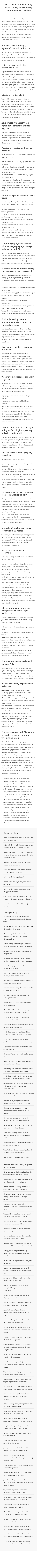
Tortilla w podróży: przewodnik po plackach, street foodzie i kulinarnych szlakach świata (17, 1388)
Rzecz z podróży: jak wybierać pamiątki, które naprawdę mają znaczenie (18, 1405)
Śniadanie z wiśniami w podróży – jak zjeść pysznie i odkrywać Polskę (17, 1356)
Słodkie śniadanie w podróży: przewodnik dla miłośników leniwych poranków (18, 1474)
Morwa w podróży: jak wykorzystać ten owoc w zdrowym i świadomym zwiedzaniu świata (18, 1244)
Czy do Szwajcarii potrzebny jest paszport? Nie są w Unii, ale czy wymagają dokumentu (17, 897)
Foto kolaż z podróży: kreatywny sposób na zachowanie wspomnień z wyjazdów (17, 1304)
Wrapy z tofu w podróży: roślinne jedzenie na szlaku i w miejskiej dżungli (18, 982)
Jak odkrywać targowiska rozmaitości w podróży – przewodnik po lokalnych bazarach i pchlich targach (18, 1482)
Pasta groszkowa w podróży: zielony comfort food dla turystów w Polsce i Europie (17, 1180)
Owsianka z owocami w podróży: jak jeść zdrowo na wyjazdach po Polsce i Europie (17, 1033)
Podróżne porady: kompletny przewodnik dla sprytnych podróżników (18, 989)
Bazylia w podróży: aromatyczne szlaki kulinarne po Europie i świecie (16, 1506)
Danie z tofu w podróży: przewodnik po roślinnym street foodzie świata (16, 974)
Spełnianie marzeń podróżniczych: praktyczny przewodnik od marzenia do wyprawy (16, 1312)
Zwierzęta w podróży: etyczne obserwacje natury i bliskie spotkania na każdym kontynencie (17, 1287)
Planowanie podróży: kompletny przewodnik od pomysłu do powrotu (18, 1144)
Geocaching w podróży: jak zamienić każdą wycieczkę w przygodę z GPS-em (17, 1222)
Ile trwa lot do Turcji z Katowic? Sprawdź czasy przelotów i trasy (16, 890)
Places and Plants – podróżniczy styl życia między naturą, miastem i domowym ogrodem (17, 1196)
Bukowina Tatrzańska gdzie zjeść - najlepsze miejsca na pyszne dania (17, 863)
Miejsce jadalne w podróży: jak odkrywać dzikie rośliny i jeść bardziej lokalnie (16, 1188)
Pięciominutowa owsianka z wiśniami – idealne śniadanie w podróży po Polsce (16, 1119)
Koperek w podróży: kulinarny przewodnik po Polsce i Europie (18, 1230)
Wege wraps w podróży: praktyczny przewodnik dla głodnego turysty (15, 1491)
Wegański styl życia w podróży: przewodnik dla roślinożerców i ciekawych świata (17, 1498)
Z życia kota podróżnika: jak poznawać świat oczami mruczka (17, 1048)
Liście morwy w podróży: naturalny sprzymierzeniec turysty (14, 1442)
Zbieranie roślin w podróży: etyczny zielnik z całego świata (18, 952)
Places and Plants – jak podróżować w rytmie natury (18, 1055)
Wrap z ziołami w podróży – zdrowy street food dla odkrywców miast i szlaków (17, 1215)
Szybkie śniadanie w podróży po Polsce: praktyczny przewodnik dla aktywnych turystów (16, 1396)
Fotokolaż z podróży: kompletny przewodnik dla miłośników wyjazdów (17, 1338)
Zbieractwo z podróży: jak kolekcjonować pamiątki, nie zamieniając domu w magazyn (17, 960)
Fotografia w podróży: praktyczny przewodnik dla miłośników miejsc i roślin (18, 1412)
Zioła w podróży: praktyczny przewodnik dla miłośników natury (17, 1004)
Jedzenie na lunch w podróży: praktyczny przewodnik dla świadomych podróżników (17, 1542)
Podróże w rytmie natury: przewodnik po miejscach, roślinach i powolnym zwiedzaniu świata (18, 1329)
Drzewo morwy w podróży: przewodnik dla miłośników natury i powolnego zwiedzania (17, 945)
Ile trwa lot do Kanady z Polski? (13, 877)
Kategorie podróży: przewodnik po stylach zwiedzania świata (17, 1434)
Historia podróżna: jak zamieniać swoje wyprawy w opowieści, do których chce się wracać (17, 919)
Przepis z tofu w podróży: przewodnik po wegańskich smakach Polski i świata (16, 1427)
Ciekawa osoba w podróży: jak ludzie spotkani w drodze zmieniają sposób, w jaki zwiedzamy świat (18, 1085)
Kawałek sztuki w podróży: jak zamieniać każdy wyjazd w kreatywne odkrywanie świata (18, 1535)
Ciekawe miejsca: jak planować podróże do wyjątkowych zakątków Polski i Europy (17, 1173)
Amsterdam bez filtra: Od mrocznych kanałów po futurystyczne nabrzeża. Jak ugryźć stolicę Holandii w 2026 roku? (18, 854)
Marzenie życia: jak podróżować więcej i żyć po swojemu (17, 1262)
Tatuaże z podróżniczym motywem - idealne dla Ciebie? (17, 883)
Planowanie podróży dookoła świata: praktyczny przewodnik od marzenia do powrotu (16, 1110)
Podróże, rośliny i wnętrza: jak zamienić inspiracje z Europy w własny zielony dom (17, 1102)
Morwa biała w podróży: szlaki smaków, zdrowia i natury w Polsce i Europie (16, 1513)
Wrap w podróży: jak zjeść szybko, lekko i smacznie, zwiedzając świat (16, 1158)
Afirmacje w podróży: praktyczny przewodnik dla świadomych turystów (18, 927)
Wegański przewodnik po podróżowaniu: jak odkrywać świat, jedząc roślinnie (17, 1373)
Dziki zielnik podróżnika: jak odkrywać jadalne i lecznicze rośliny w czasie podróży (17, 1040)
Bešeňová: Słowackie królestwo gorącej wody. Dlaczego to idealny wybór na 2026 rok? (18, 846)
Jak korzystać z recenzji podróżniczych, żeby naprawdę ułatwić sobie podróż (17, 1237)
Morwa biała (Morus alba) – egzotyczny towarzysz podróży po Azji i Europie (16, 1011)
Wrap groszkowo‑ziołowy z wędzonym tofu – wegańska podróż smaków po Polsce (17, 1380)
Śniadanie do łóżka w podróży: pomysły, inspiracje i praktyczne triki (16, 1279)
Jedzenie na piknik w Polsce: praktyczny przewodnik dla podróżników (16, 1018)
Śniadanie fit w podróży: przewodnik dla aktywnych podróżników (16, 1296)
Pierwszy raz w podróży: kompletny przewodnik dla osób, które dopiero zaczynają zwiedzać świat (18, 1457)
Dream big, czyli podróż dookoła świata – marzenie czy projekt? (16, 967)
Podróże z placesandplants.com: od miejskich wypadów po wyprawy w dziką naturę (18, 1070)
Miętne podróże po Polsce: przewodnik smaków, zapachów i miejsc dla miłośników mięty (17, 1270)
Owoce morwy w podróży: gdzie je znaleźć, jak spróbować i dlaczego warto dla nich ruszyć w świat (17, 1347)
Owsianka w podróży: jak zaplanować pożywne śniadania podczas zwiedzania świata (16, 1135)
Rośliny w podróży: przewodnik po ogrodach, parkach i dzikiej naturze (18, 1062)
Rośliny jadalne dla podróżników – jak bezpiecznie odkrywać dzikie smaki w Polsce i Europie (18, 1253)
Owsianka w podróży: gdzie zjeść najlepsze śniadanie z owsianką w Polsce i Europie (17, 1077)
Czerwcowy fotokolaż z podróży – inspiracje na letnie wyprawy (17, 1166)
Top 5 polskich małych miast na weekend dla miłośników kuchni (18, 839)
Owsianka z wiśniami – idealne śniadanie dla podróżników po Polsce (18, 1466)
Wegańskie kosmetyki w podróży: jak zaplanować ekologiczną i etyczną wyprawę (17, 1419)
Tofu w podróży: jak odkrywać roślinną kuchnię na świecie (16, 996)
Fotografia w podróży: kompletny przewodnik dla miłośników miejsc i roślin (18, 1026)
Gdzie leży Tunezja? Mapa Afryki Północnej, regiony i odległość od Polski (17, 871)
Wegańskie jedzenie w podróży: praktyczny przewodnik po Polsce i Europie (17, 1126)
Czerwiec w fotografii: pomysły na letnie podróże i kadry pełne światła (16, 1321)
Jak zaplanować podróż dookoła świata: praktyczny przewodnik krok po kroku (16, 1449)
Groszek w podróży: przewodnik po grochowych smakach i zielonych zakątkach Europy (17, 1206)
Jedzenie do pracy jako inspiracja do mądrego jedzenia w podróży (18, 1094)
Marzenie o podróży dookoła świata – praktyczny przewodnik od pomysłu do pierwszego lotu (16, 936)
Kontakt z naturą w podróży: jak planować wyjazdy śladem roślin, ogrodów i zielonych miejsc (17, 1364)
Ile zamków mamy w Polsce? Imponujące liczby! (16, 905)
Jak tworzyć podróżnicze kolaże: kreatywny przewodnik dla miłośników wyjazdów (17, 1520)
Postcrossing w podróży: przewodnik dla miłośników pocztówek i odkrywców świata (17, 1528)
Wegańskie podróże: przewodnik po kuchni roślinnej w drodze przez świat (17, 1151)
